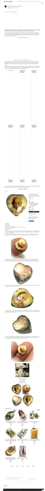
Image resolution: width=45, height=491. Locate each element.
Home (18, 1)
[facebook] (37, 489)
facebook (22, 481)
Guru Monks (29, 1)
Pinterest (25, 481)
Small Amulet (22, 477)
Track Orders (17, 466)
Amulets (24, 1)
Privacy (40, 1)
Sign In (26, 1)
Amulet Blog (21, 1)
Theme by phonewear (18, 489)
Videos (35, 1)
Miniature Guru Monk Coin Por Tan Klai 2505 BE (14, 6)
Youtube (39, 489)
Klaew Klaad (8, 477)
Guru (6, 477)
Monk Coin (12, 477)
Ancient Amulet (8, 1)
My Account (12, 466)
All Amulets (32, 198)
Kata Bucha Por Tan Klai (22, 189)
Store (29, 198)
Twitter (23, 481)
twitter (38, 489)
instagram (40, 489)
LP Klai (10, 477)
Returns (37, 1)
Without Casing (31, 207)
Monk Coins (14, 477)
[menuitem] (38, 192)
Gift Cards (33, 466)
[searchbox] (11, 191)
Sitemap (32, 1)
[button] (31, 215)
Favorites (22, 466)
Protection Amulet (17, 477)
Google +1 (24, 481)
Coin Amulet (16, 7)
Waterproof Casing (32, 206)
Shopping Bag (27, 466)
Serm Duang (20, 477)
